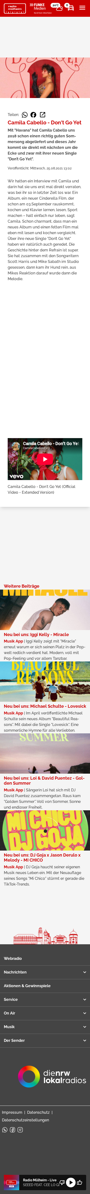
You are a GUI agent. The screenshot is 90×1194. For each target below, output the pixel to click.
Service (11, 999)
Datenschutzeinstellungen (25, 1120)
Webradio (13, 958)
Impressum (12, 1112)
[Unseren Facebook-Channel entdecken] (12, 1130)
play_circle (71, 1182)
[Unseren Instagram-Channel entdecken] (20, 1130)
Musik (9, 1027)
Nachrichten (15, 972)
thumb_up (79, 1182)
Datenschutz (38, 1112)
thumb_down (62, 1182)
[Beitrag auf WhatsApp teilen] (25, 115)
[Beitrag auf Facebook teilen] (33, 115)
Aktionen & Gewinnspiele (27, 986)
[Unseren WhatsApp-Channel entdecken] (5, 1130)
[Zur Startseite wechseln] (15, 8)
